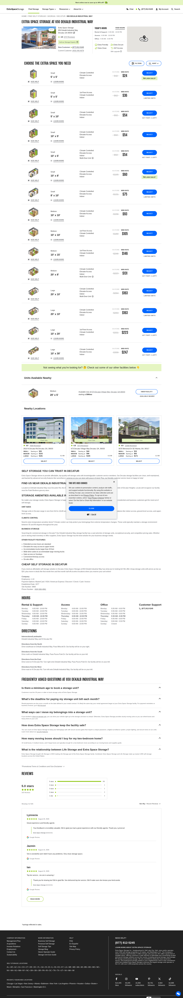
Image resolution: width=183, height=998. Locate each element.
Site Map (72, 946)
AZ (15, 967)
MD (74, 967)
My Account (42, 705)
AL (8, 967)
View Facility (146, 392)
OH (31, 970)
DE (31, 967)
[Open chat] (178, 993)
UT (62, 970)
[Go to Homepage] (15, 9)
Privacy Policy (74, 949)
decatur (61, 16)
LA (66, 967)
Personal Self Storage (46, 944)
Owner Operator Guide (46, 952)
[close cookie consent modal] (114, 481)
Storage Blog (43, 949)
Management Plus (13, 941)
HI (46, 967)
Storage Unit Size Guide (47, 955)
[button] (91, 380)
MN (85, 967)
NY (23, 970)
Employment (11, 949)
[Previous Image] (24, 37)
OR (39, 970)
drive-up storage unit (39, 716)
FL (39, 967)
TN (54, 970)
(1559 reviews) (131, 446)
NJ (16, 970)
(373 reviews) (82, 446)
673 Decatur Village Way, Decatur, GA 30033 (108, 392)
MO (93, 967)
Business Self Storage (46, 941)
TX (58, 970)
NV (8, 970)
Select (149, 73)
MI (82, 967)
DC (35, 967)
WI (73, 970)
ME (70, 967)
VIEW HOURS (120, 28)
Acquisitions (11, 944)
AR (11, 967)
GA (42, 967)
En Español (73, 944)
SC (50, 970)
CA (19, 967)
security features (42, 732)
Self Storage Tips (44, 946)
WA (69, 970)
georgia (51, 16)
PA (43, 970)
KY (62, 967)
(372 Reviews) (69, 37)
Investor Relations (13, 946)
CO (23, 967)
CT (27, 967)
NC (27, 970)
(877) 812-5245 (147, 608)
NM (19, 970)
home (24, 16)
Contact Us (11, 952)
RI (47, 970)
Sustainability (12, 955)
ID (49, 967)
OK (35, 970)
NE (97, 967)
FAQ (71, 941)
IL (52, 967)
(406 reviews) (35, 446)
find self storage (37, 16)
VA (65, 970)
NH (12, 970)
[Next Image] (53, 37)
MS (89, 967)
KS (59, 967)
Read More (35, 899)
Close (91, 508)
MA (78, 967)
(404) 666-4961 (40, 589)
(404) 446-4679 (78, 51)
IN (55, 967)
